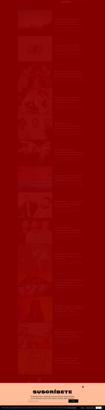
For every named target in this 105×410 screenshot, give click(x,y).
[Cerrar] (103, 408)
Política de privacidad (71, 407)
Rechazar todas (90, 407)
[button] (83, 387)
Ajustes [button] (82, 407)
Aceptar (98, 407)
